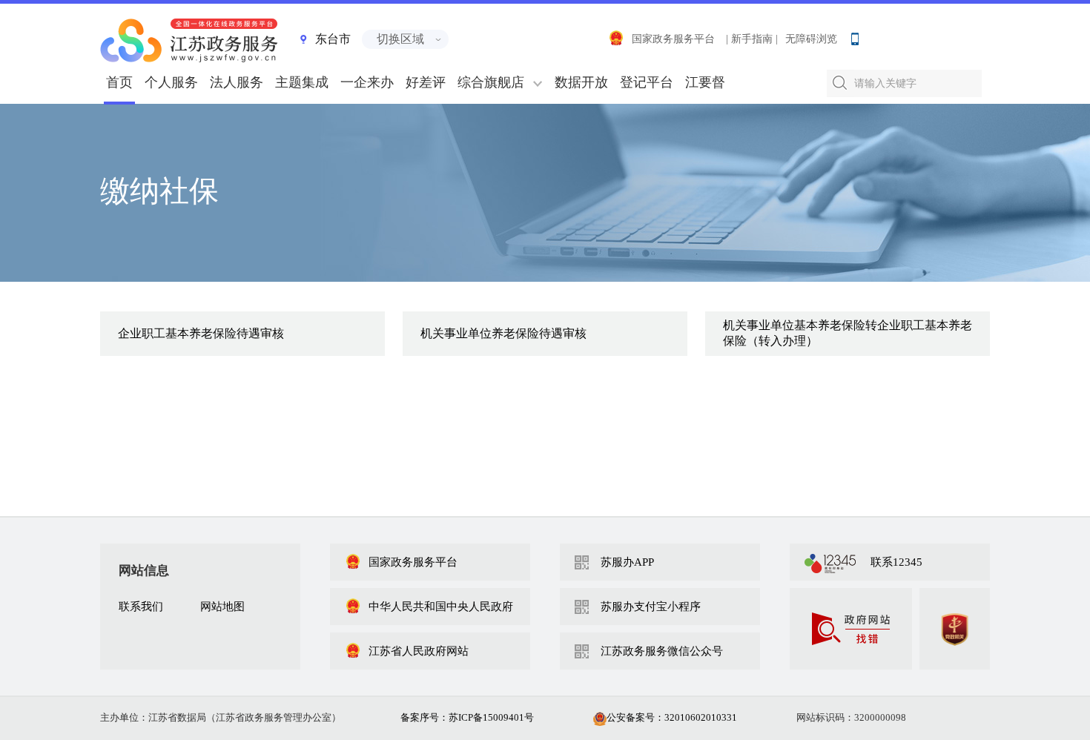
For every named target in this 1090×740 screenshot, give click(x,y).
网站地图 (222, 606)
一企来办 (367, 82)
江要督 (705, 82)
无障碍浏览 (811, 38)
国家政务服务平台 (673, 38)
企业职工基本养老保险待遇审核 (201, 333)
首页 (119, 82)
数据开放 (581, 82)
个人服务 (171, 82)
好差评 (426, 82)
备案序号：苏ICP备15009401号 (467, 717)
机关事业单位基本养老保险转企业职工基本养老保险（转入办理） (847, 333)
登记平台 (646, 82)
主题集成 (301, 82)
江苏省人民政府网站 (419, 651)
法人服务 (236, 82)
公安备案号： (672, 717)
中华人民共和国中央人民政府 (441, 606)
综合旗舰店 (491, 82)
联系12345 (896, 562)
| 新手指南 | (752, 38)
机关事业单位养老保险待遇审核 (503, 333)
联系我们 (141, 606)
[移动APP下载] (854, 35)
